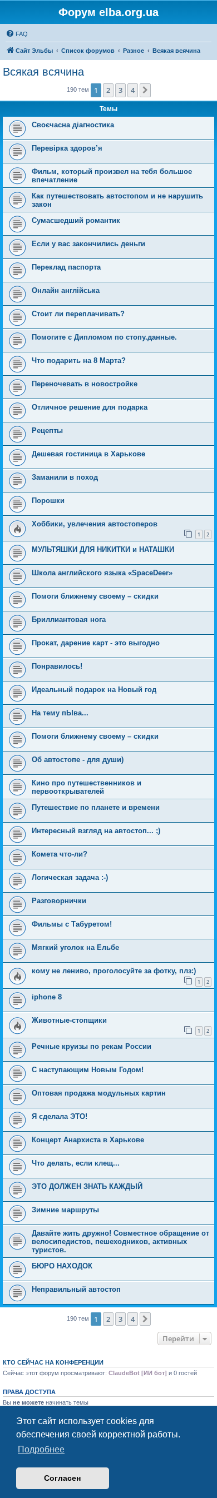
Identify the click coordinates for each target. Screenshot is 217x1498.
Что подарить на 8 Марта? (79, 360)
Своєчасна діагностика (73, 125)
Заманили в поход (65, 477)
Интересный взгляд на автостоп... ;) (96, 831)
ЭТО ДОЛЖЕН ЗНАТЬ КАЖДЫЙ (87, 1186)
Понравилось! (57, 666)
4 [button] (133, 90)
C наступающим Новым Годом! (88, 1070)
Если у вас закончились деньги (88, 244)
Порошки (48, 500)
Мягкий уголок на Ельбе (75, 947)
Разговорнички (59, 901)
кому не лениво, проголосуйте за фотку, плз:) (114, 971)
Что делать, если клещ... (76, 1163)
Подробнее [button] (41, 1449)
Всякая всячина (43, 72)
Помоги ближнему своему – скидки (95, 596)
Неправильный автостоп (76, 1289)
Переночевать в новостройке (84, 384)
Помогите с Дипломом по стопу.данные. (104, 337)
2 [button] (108, 90)
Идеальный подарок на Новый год (94, 689)
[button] (145, 90)
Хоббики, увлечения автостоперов (94, 524)
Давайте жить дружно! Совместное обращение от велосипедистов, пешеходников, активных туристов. (120, 1241)
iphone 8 (47, 997)
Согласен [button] (62, 1478)
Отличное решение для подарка (89, 407)
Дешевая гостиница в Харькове (88, 454)
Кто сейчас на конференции (53, 1362)
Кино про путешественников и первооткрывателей (86, 787)
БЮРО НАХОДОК (62, 1266)
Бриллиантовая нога (69, 619)
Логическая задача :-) (70, 877)
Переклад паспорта (66, 267)
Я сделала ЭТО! (59, 1116)
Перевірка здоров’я (67, 148)
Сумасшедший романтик (76, 220)
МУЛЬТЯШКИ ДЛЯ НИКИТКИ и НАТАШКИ (103, 549)
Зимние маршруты (65, 1210)
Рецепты (47, 430)
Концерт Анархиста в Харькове (88, 1140)
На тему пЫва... (60, 713)
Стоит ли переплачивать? (78, 314)
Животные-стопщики (69, 1020)
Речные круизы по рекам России (91, 1046)
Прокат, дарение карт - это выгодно (96, 643)
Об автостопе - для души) (78, 759)
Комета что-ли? (59, 854)
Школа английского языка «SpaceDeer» (102, 573)
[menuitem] (17, 34)
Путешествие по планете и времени (96, 807)
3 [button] (120, 90)
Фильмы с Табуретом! (72, 924)
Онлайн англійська (66, 290)
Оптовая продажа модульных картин (99, 1093)
